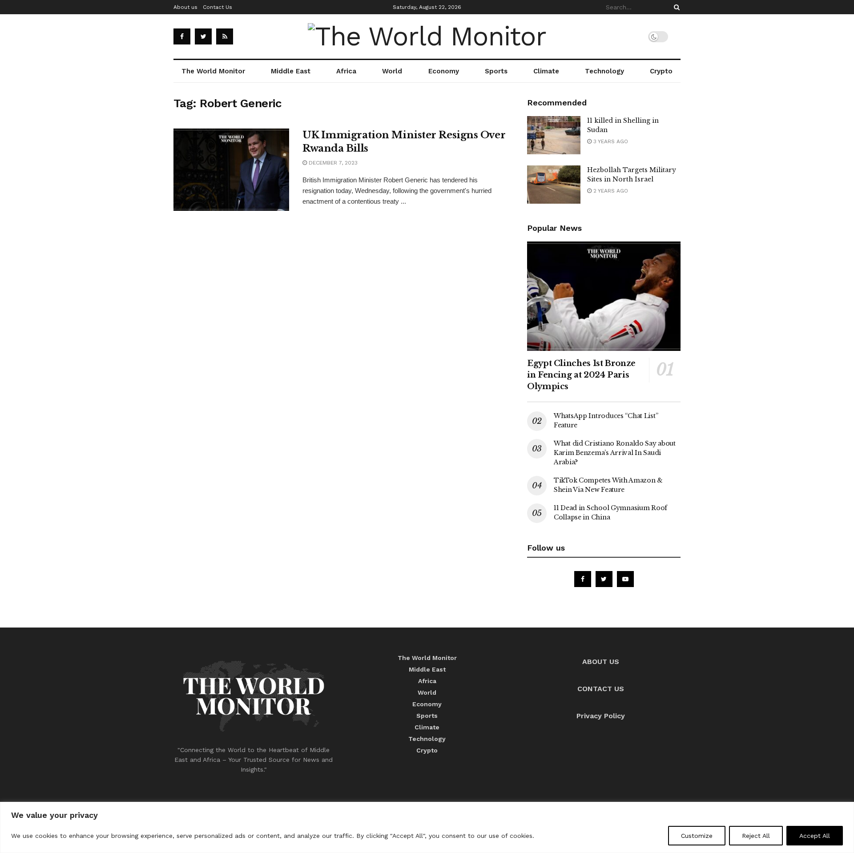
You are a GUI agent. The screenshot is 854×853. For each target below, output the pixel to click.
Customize (697, 835)
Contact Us (217, 7)
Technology (604, 71)
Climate (546, 71)
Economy (443, 71)
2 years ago (610, 191)
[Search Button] (675, 7)
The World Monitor (213, 71)
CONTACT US (600, 688)
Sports (496, 71)
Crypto (661, 71)
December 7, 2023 (332, 163)
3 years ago (610, 141)
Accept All (814, 835)
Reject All (756, 835)
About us (185, 7)
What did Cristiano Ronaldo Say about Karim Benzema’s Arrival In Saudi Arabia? (615, 452)
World (392, 71)
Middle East (290, 71)
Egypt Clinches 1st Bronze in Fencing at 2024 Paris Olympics (581, 374)
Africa (346, 71)
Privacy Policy (600, 716)
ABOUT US (600, 661)
